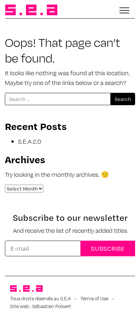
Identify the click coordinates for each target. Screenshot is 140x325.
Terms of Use (94, 298)
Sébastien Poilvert (51, 306)
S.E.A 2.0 (29, 141)
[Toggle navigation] (124, 10)
